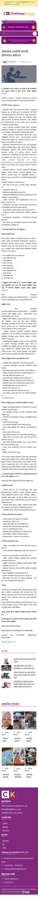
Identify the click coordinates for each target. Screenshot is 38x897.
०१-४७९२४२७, (8, 865)
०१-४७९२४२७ (8, 882)
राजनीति (4, 823)
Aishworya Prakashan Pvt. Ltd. (14, 852)
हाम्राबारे (4, 835)
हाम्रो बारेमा (5, 841)
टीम (3, 844)
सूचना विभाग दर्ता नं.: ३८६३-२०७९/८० (12, 813)
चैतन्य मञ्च (5, 827)
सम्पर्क (4, 848)
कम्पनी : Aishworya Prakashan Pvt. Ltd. (14, 806)
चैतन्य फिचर (6, 830)
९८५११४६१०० (19, 865)
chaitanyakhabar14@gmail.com (15, 869)
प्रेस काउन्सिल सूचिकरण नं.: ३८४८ (11, 809)
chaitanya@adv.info (11, 878)
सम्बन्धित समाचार (10, 704)
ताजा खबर (4, 651)
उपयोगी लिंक (6, 817)
